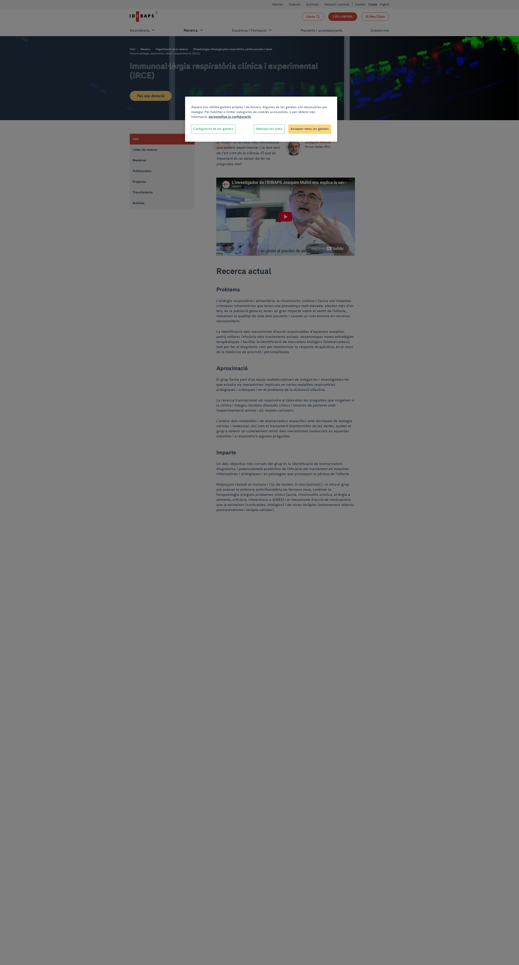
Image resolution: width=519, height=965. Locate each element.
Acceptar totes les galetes (310, 128)
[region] (261, 119)
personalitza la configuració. (230, 117)
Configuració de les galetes (213, 128)
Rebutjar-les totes (269, 128)
